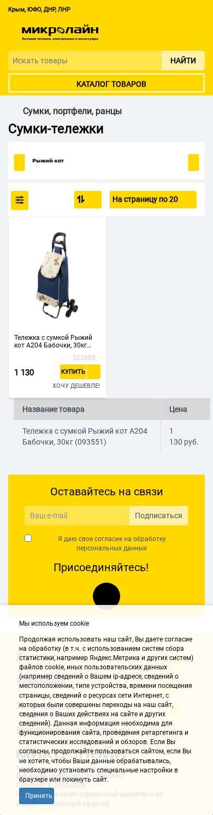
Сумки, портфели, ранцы (72, 111)
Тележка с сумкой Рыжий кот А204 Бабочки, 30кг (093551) (53, 341)
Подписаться (158, 515)
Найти (183, 60)
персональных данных (111, 548)
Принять (38, 796)
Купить (73, 371)
